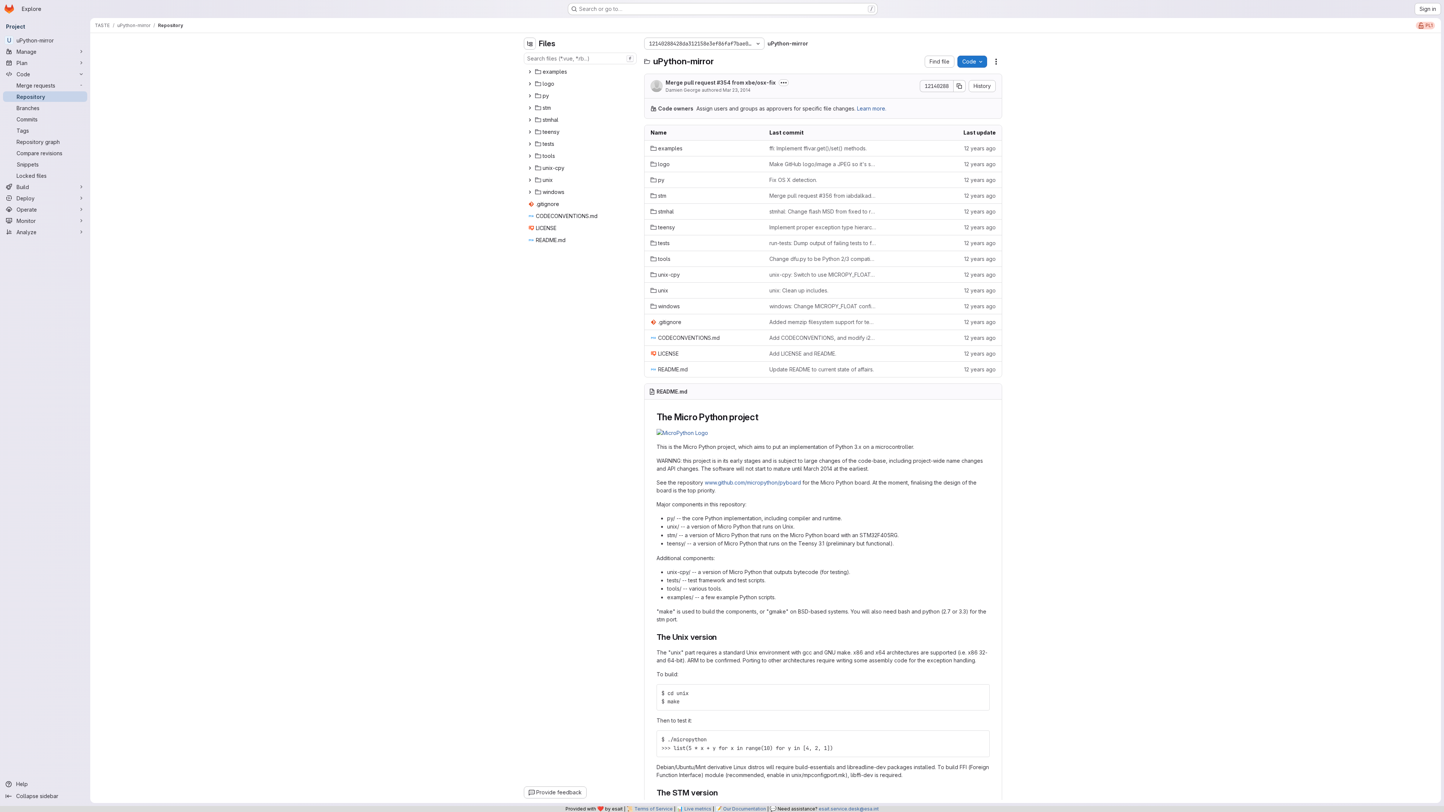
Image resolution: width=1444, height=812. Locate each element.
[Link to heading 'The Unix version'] (721, 637)
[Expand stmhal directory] (529, 119)
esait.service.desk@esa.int (849, 809)
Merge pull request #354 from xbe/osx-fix (721, 82)
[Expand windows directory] (529, 192)
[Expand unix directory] (529, 180)
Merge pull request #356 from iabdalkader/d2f (823, 195)
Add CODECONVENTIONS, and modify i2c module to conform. (823, 338)
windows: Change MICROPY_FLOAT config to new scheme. (823, 306)
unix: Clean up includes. (798, 290)
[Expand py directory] (529, 95)
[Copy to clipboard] (981, 693)
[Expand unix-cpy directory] (529, 168)
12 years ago (980, 148)
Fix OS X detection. (793, 180)
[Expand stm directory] (529, 107)
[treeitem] (581, 72)
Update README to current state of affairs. (821, 369)
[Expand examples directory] (529, 71)
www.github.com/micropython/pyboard (753, 482)
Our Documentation (744, 809)
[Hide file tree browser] (530, 44)
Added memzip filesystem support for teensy (823, 322)
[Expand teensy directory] (529, 131)
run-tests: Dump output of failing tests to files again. (823, 243)
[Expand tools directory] (529, 156)
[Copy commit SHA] (960, 86)
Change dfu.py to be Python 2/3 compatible (823, 259)
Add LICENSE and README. (802, 353)
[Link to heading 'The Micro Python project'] (763, 417)
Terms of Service (653, 809)
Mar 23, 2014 (737, 90)
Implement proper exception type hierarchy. (823, 227)
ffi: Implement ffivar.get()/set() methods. (818, 148)
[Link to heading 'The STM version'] (721, 792)
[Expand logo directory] (529, 83)
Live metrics (697, 809)
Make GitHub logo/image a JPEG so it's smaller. (823, 164)
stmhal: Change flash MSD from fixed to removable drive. (823, 211)
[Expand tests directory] (529, 143)
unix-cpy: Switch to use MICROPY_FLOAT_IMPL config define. (823, 274)
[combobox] (580, 58)
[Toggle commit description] (784, 82)
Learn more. (871, 108)
